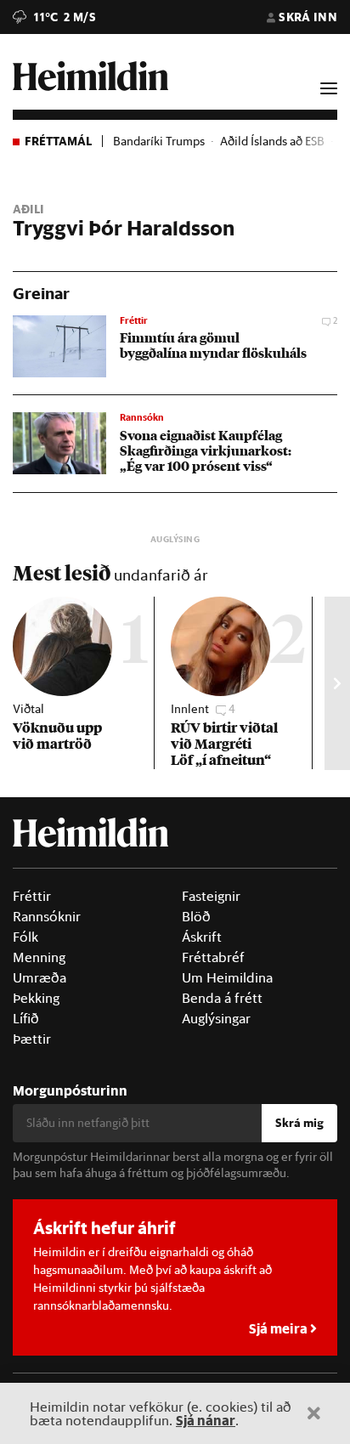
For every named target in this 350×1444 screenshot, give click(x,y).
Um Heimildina (227, 977)
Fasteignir (211, 895)
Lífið (26, 1018)
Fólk (25, 936)
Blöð (196, 916)
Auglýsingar (216, 1018)
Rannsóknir (47, 916)
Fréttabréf (213, 957)
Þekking (36, 997)
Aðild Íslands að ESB (272, 141)
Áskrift (202, 936)
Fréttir (32, 895)
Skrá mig (299, 1122)
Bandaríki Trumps (159, 141)
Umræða (39, 977)
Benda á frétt (222, 997)
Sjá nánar (205, 1420)
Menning (39, 957)
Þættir (32, 1038)
